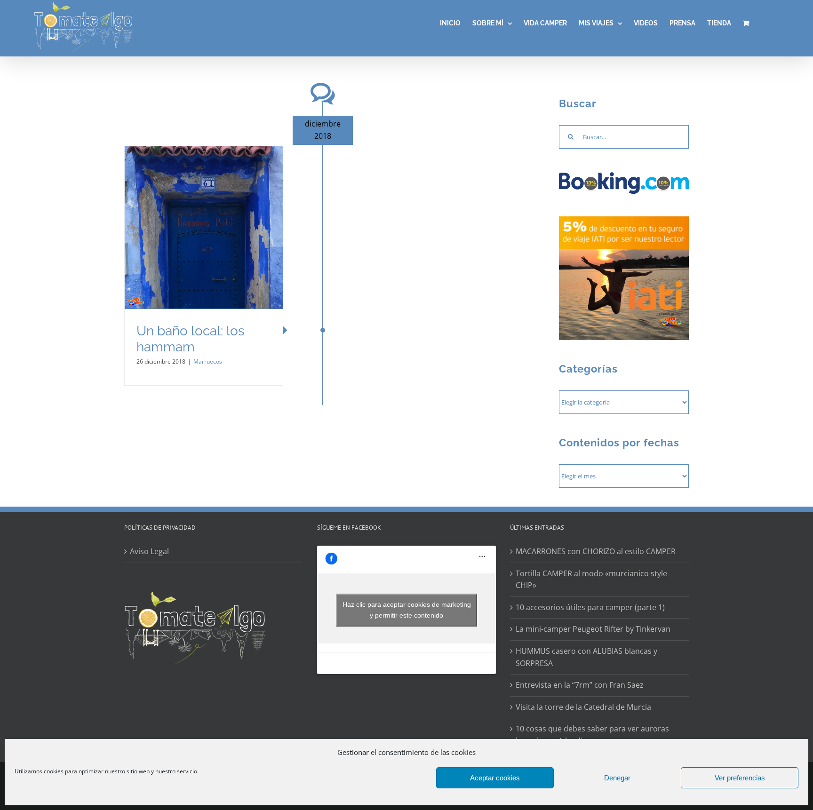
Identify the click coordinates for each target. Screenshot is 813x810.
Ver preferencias (740, 778)
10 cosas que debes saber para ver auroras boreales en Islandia (592, 734)
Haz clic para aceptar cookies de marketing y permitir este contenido (407, 610)
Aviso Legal (149, 551)
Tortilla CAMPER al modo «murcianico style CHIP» (591, 579)
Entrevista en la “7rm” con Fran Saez (580, 685)
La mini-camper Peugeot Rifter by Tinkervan (593, 629)
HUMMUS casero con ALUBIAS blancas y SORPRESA (586, 657)
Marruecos (207, 361)
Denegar (617, 778)
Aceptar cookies (495, 778)
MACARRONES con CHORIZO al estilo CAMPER (596, 551)
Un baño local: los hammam (190, 339)
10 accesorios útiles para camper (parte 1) (590, 607)
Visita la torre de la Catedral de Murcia (583, 707)
